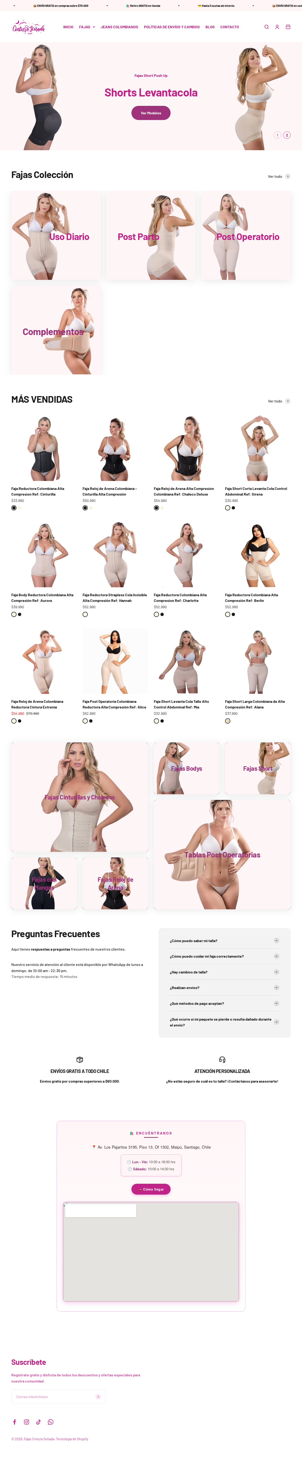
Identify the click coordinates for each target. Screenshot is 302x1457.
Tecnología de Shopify (72, 1439)
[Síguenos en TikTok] (38, 1422)
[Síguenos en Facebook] (14, 1422)
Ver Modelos (151, 113)
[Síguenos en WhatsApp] (50, 1422)
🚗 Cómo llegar (151, 1189)
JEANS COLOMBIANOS (119, 27)
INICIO (68, 27)
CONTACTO (229, 27)
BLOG (210, 27)
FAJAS (84, 27)
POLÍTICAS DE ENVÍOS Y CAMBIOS (172, 27)
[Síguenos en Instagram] (26, 1422)
